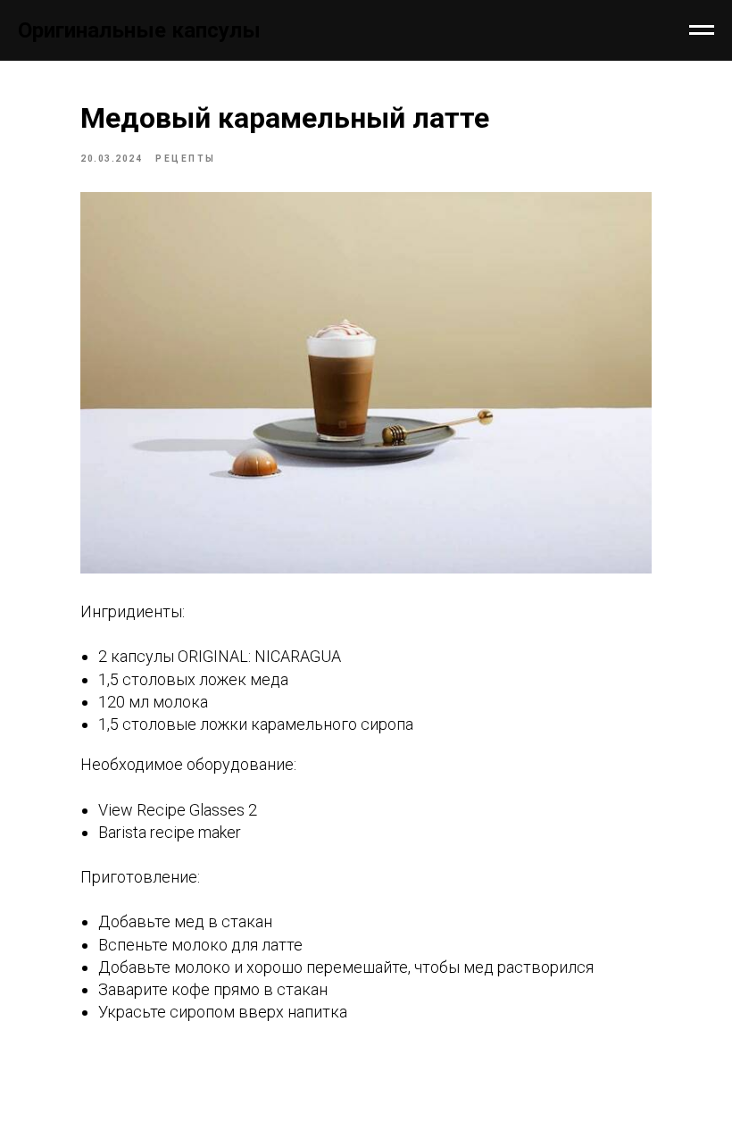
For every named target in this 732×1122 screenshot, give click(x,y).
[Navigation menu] (701, 30)
